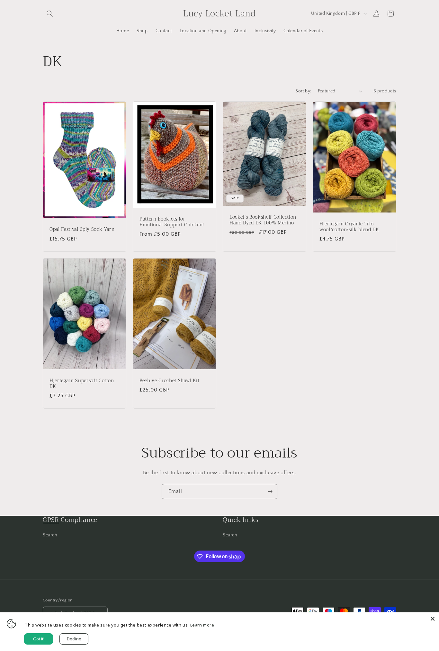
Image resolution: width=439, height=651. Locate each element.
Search (50, 535)
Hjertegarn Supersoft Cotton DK (81, 384)
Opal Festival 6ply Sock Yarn (81, 229)
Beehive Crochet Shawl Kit (169, 381)
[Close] (432, 619)
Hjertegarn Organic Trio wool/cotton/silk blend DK (349, 227)
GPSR (51, 519)
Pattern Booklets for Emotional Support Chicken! (171, 222)
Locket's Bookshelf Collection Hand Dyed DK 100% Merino (262, 220)
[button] (50, 13)
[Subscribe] (270, 491)
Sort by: (303, 91)
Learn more (202, 625)
